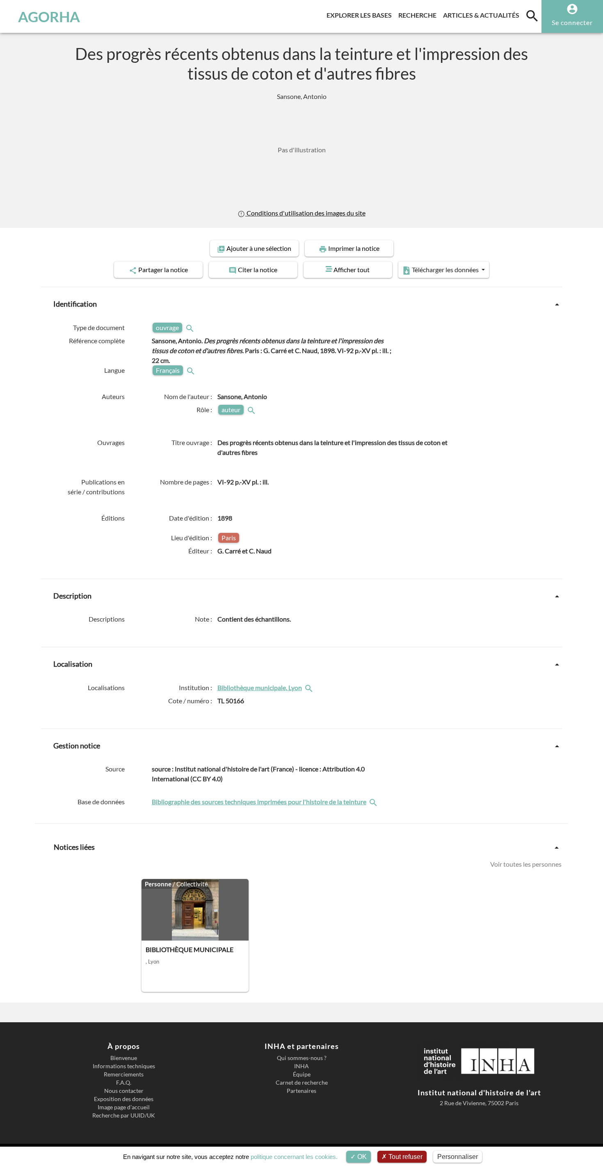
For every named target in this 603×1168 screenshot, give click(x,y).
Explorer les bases (361, 15)
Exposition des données (123, 1099)
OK (361, 1156)
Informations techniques (124, 1066)
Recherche (419, 15)
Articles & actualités (483, 15)
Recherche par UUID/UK (123, 1115)
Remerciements (124, 1074)
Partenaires (301, 1091)
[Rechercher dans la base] (374, 801)
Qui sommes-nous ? (302, 1058)
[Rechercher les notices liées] (309, 687)
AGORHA (49, 16)
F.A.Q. (123, 1083)
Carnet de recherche (302, 1083)
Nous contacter (124, 1091)
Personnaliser (457, 1156)
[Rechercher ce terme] (190, 327)
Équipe (302, 1074)
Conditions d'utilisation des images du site (305, 213)
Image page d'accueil (124, 1107)
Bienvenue (123, 1058)
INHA (301, 1066)
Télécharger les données (445, 269)
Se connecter (572, 22)
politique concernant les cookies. (294, 1156)
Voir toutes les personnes (526, 864)
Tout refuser (405, 1156)
